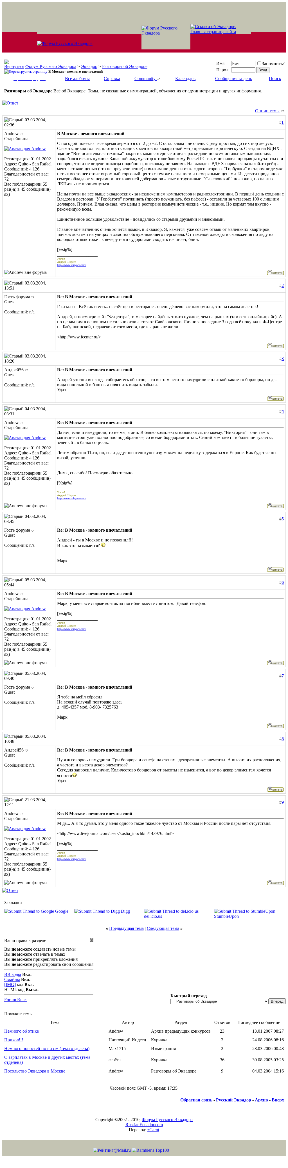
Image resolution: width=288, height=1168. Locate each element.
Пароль (223, 69)
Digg (125, 911)
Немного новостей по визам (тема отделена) (46, 1048)
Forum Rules (15, 999)
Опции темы (267, 110)
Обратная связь (196, 1100)
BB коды (12, 974)
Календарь (185, 78)
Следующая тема (163, 928)
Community (145, 78)
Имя (220, 63)
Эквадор (89, 66)
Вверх (278, 1100)
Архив (261, 1100)
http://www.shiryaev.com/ (71, 265)
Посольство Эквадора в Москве (34, 1071)
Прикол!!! (13, 1039)
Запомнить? (273, 63)
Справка (112, 78)
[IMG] (10, 984)
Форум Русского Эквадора (50, 66)
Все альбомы (77, 78)
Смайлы (12, 979)
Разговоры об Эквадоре (124, 66)
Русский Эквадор (233, 1100)
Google (61, 911)
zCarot (153, 1129)
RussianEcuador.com (144, 1124)
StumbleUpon (226, 916)
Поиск (275, 78)
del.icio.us (153, 916)
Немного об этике (21, 1031)
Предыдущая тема (126, 928)
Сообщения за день (233, 78)
